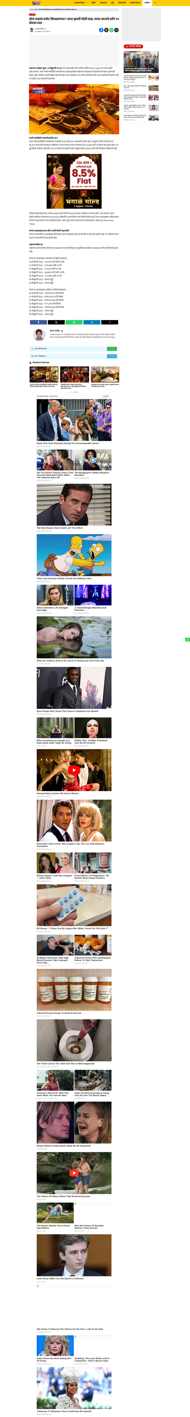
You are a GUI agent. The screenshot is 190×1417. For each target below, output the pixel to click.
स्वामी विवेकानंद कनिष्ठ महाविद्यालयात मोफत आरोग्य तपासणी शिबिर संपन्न (135, 117)
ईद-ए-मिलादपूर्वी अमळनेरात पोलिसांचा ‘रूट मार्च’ (135, 87)
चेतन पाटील (40, 29)
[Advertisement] (74, 50)
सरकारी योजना (135, 3)
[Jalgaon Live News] (36, 3)
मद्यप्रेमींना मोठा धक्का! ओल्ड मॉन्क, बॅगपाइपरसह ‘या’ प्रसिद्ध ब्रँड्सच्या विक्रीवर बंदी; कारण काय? (44, 387)
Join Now (112, 349)
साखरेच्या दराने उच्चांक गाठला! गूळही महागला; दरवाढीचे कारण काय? (76, 386)
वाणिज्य (147, 3)
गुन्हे (112, 3)
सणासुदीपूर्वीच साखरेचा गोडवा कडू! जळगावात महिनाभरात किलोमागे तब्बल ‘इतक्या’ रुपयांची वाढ (107, 387)
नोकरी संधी (122, 3)
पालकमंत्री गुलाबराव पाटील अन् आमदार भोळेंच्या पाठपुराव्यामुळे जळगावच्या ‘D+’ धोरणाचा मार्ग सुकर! (135, 78)
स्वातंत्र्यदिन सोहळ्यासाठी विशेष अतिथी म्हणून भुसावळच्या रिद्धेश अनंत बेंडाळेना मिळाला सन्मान (135, 97)
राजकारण (103, 3)
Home (31, 10)
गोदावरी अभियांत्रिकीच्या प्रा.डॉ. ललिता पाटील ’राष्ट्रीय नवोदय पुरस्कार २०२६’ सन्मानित (135, 107)
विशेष (94, 3)
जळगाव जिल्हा (79, 3)
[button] (155, 3)
